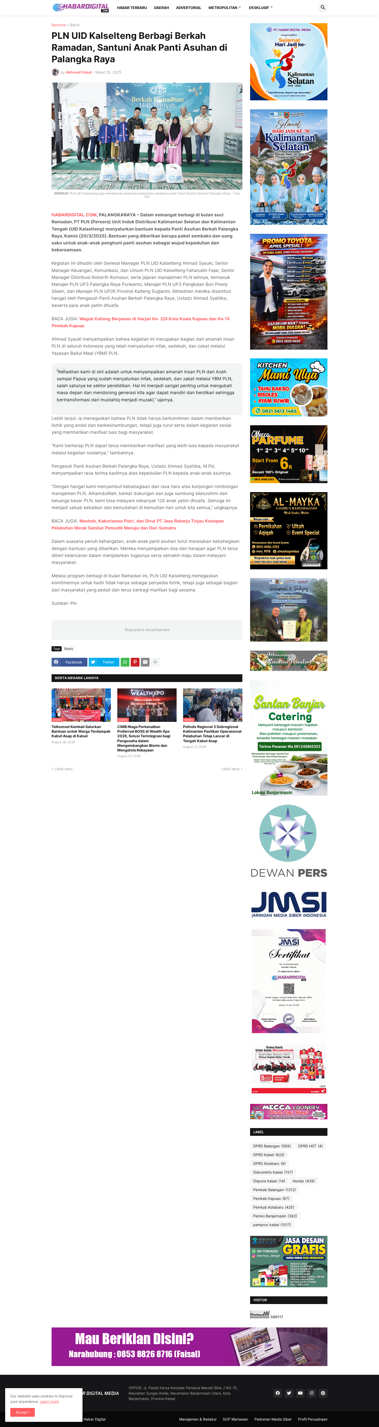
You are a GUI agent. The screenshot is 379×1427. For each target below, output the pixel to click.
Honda (304, 1181)
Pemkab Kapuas (271, 1198)
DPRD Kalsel (268, 1155)
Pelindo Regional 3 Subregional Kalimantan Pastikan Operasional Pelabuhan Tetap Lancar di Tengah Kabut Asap (212, 733)
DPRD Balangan (272, 1146)
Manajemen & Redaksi (197, 1419)
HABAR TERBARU (132, 7)
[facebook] (277, 1393)
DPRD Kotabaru (269, 1163)
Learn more (49, 1401)
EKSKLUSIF (259, 7)
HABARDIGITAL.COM (74, 214)
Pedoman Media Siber (273, 1419)
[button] (323, 7)
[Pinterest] (135, 662)
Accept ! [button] (22, 1412)
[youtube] (300, 1393)
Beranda (59, 25)
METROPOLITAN (223, 7)
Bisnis (74, 25)
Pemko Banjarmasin (275, 1216)
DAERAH (161, 7)
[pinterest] (323, 1393)
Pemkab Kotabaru (273, 1207)
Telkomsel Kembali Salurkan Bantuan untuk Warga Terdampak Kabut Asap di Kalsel (81, 731)
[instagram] (311, 1393)
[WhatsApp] (125, 662)
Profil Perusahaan (312, 1419)
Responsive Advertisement (147, 629)
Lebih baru (63, 769)
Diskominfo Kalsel (273, 1172)
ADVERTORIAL (188, 7)
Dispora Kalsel (269, 1181)
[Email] (145, 662)
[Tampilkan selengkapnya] (155, 662)
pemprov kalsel (272, 1224)
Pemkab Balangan (274, 1189)
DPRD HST (310, 1146)
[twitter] (289, 1393)
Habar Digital (94, 1419)
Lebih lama (230, 769)
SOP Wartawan (235, 1419)
